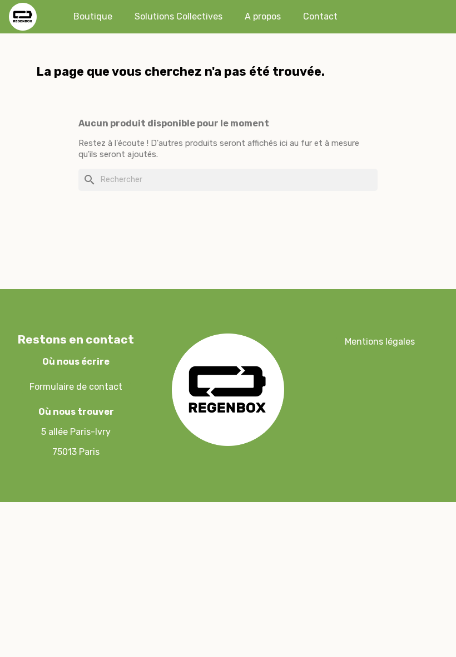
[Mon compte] (387, 16)
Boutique (92, 16)
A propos (263, 16)
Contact (320, 16)
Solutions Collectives (178, 16)
